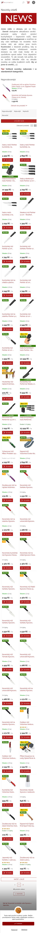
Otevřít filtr (19, 121)
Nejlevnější (17, 111)
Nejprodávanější (7, 111)
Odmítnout (24, 929)
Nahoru (20, 894)
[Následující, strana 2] (19, 884)
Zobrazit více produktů (18, 105)
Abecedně (5, 115)
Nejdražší (26, 111)
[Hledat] (23, 2)
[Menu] (34, 2)
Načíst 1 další (19, 879)
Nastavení (14, 930)
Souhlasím (19, 923)
